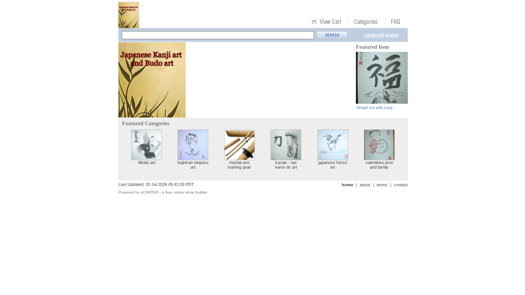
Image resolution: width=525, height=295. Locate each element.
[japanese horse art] (332, 158)
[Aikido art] (146, 158)
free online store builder (186, 192)
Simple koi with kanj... (375, 107)
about (365, 184)
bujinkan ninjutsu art (193, 164)
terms (382, 184)
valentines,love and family (379, 164)
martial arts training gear (239, 164)
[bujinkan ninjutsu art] (193, 158)
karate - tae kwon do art (286, 164)
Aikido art (146, 162)
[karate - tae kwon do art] (286, 158)
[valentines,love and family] (379, 158)
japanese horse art (332, 164)
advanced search (381, 35)
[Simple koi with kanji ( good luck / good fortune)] (382, 101)
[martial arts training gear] (239, 158)
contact (401, 184)
